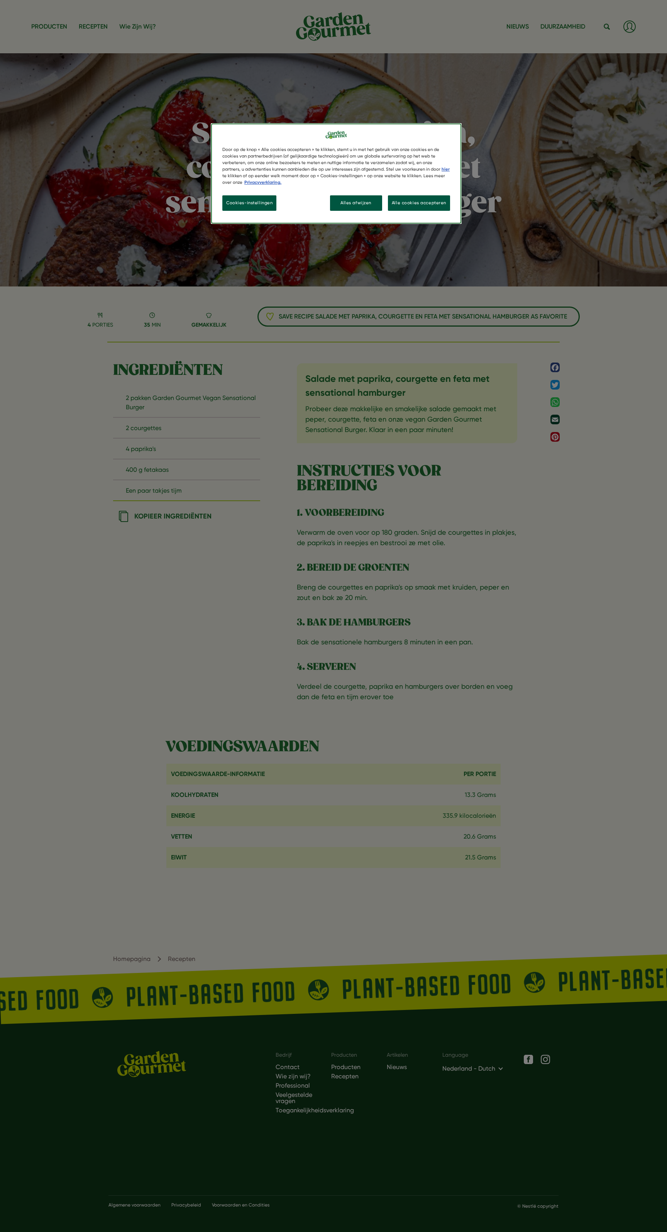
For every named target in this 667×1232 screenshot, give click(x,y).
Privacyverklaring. (262, 182)
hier (446, 169)
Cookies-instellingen (249, 202)
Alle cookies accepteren (419, 202)
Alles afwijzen (355, 202)
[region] (336, 173)
